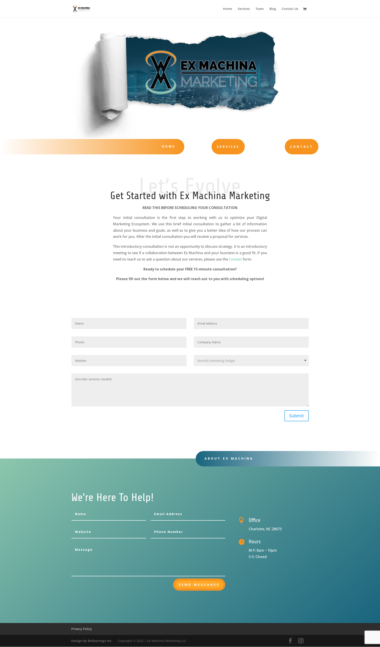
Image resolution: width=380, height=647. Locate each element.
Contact (235, 259)
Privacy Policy (81, 629)
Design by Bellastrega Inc (92, 641)
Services (244, 9)
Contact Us (290, 9)
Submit (296, 416)
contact (301, 146)
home (168, 146)
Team (260, 9)
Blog (272, 9)
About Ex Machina (229, 458)
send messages (199, 584)
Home (227, 9)
